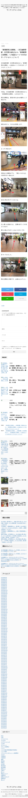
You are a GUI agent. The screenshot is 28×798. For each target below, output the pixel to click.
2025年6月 (4, 600)
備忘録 (3, 761)
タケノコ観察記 (5, 746)
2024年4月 (4, 622)
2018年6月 (4, 702)
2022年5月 (4, 658)
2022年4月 (4, 660)
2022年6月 (4, 656)
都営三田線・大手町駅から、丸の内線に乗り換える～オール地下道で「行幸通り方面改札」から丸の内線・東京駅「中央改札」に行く (13, 536)
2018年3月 (4, 707)
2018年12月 (4, 693)
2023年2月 (4, 644)
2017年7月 (4, 720)
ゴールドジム (4, 739)
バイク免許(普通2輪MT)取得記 (9, 750)
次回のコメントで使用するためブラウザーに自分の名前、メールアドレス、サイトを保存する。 (14, 347)
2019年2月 (4, 690)
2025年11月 (4, 592)
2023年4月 (4, 641)
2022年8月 (4, 653)
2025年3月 (4, 604)
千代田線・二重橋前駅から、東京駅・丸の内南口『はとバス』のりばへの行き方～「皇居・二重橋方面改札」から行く (17, 462)
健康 (2, 759)
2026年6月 (4, 581)
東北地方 (3, 765)
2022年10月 (4, 650)
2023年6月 (4, 637)
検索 (2, 511)
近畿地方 (3, 775)
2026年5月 (4, 582)
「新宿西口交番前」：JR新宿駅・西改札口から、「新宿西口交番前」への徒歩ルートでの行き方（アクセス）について (16, 427)
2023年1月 (4, 645)
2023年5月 (4, 639)
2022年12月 (4, 647)
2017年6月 (4, 721)
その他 (3, 743)
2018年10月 (4, 696)
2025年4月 (4, 603)
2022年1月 (4, 664)
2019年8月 (4, 680)
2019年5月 (4, 685)
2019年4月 (4, 686)
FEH (2, 736)
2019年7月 (4, 682)
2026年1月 (4, 588)
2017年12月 (4, 712)
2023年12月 (4, 628)
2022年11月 (4, 649)
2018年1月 (4, 710)
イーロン (11, 551)
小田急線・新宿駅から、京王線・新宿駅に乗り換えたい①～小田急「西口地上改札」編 (18, 368)
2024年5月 (4, 620)
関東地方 (3, 778)
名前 (3, 329)
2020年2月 (4, 671)
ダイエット (4, 745)
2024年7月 (4, 617)
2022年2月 (4, 663)
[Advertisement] (14, 27)
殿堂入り (3, 769)
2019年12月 (4, 674)
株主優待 (3, 767)
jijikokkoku (4, 561)
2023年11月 (4, 630)
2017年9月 (4, 716)
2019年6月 (4, 683)
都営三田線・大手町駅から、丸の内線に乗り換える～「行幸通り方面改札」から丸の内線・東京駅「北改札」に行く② (17, 504)
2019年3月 (4, 688)
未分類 (3, 305)
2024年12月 (4, 609)
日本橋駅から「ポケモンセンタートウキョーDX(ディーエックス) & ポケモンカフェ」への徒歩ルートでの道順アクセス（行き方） (14, 559)
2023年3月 (4, 642)
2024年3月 (4, 623)
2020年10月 (4, 667)
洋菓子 (3, 770)
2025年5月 (4, 601)
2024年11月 (4, 611)
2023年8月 (4, 634)
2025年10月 (4, 593)
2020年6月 (4, 669)
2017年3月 (4, 726)
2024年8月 (4, 615)
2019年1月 (4, 691)
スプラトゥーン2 (5, 742)
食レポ (3, 780)
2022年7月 (4, 655)
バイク (3, 748)
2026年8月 (4, 577)
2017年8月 (4, 718)
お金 (2, 737)
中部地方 (3, 757)
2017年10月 (4, 715)
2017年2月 (4, 728)
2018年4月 (4, 705)
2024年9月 (4, 614)
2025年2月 (4, 606)
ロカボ (3, 754)
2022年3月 (4, 661)
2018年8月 (4, 699)
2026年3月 (4, 585)
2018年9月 (4, 698)
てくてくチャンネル (14, 10)
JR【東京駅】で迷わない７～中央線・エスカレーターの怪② (14, 550)
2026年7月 (4, 579)
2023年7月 (4, 636)
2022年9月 (4, 652)
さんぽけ (3, 740)
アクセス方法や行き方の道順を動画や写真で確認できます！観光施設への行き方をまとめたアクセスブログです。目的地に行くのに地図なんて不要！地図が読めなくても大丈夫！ (14, 792)
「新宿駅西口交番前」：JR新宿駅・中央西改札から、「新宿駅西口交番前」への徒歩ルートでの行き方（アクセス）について (16, 432)
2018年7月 (4, 701)
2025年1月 (4, 607)
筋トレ (3, 772)
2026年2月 (4, 587)
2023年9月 (4, 633)
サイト (3, 340)
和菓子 (3, 762)
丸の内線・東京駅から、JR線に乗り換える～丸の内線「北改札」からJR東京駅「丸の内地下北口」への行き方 (17, 444)
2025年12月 (4, 590)
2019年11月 (4, 675)
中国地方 (3, 756)
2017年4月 (4, 724)
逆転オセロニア (5, 776)
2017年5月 (4, 723)
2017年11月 (4, 713)
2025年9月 (4, 595)
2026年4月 (4, 584)
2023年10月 (4, 631)
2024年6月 (4, 618)
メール (4, 334)
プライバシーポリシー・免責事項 (9, 753)
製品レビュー (4, 773)
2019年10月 (4, 677)
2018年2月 (4, 709)
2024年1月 (4, 626)
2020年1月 (4, 672)
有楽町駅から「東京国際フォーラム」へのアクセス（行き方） (17, 405)
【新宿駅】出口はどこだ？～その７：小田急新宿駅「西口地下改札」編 (17, 417)
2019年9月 (4, 679)
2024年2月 (4, 625)
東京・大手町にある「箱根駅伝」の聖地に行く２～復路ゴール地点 (17, 392)
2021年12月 (4, 666)
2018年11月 (4, 694)
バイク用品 (4, 751)
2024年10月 (4, 612)
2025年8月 (4, 596)
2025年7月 (4, 598)
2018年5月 (4, 704)
